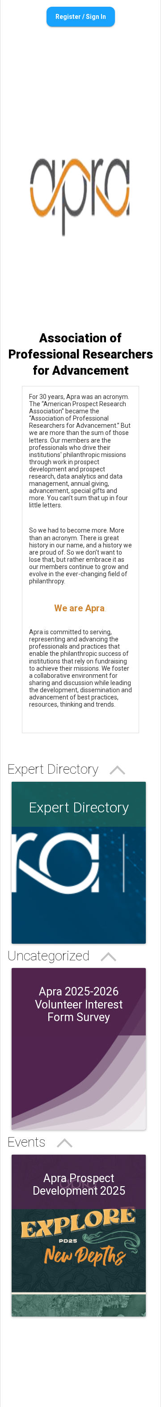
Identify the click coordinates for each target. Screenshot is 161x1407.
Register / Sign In (80, 16)
